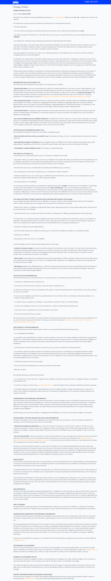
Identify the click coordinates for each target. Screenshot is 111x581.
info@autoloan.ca (18, 540)
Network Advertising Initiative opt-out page (76, 96)
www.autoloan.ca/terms (45, 385)
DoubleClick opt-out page (49, 96)
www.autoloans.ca (58, 17)
